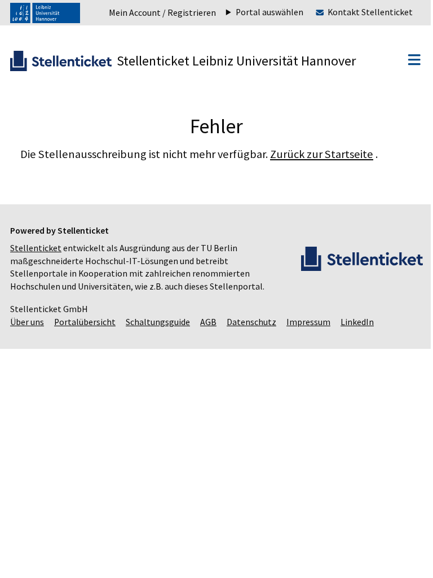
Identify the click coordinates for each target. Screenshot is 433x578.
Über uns (27, 322)
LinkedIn (357, 322)
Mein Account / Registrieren (162, 12)
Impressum (308, 322)
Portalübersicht (85, 322)
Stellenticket (35, 248)
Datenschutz (251, 322)
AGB (208, 322)
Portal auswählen (261, 12)
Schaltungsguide (158, 322)
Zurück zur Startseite (321, 154)
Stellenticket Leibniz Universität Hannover (236, 60)
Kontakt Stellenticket (361, 12)
